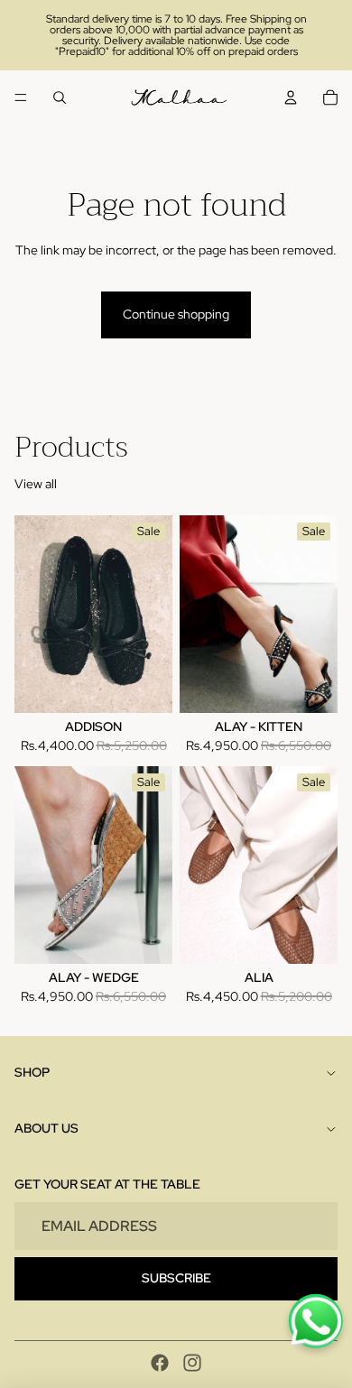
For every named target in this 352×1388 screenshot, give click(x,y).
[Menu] (21, 97)
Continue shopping (176, 314)
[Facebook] (160, 1363)
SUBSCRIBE (176, 1278)
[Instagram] (192, 1363)
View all (35, 484)
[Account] (290, 97)
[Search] (59, 97)
